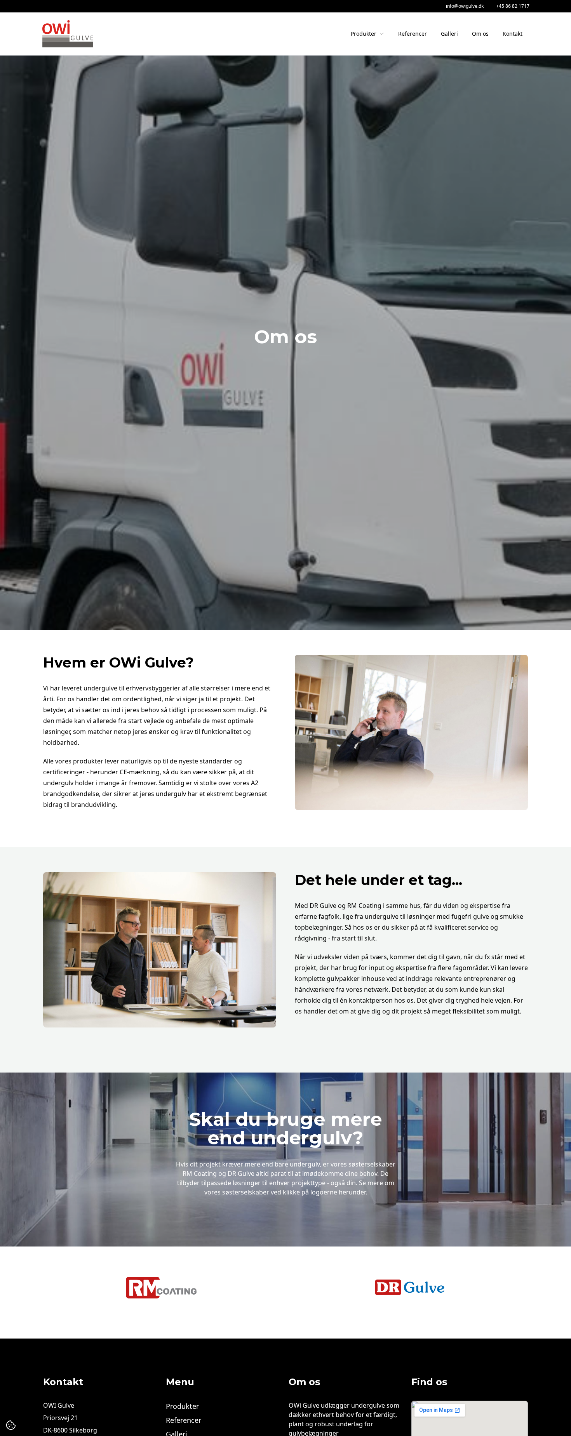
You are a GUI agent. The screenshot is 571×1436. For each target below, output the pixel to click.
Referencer (412, 33)
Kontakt (512, 33)
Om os (480, 33)
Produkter (363, 33)
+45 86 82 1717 (512, 6)
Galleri (449, 33)
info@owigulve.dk (465, 6)
